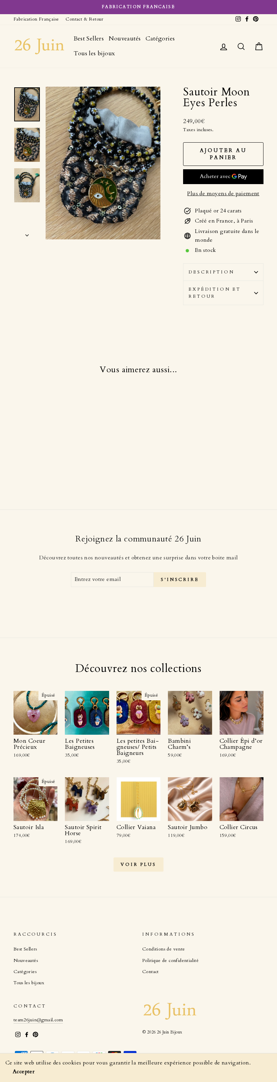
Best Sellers (89, 38)
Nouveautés (125, 38)
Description (211, 272)
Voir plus (138, 864)
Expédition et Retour (214, 292)
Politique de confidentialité (170, 961)
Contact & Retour (84, 19)
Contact (150, 972)
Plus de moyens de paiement (223, 193)
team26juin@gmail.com (38, 1020)
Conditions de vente (163, 949)
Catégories (160, 38)
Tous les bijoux (94, 53)
